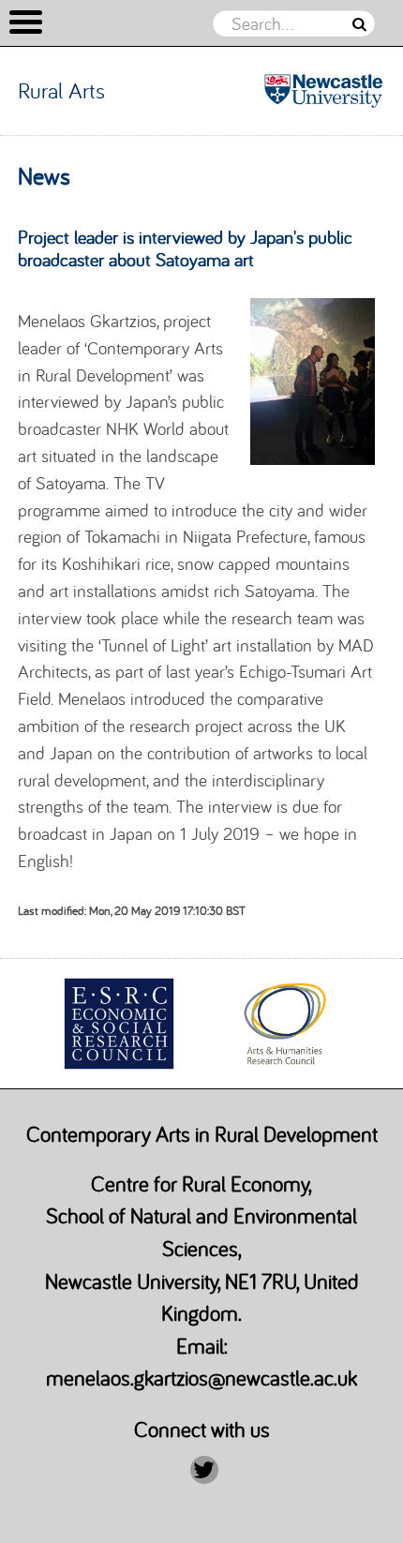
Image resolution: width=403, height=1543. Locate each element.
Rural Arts (61, 90)
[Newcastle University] (323, 91)
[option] (119, 1024)
